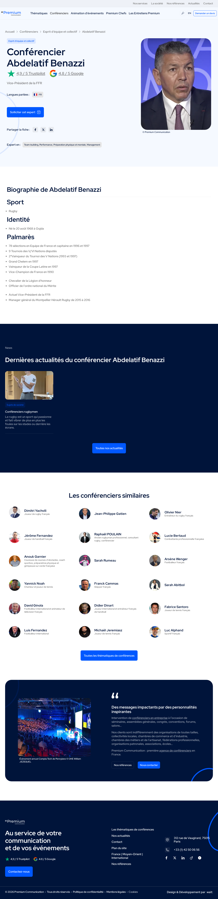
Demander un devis (205, 13)
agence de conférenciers (175, 750)
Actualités (193, 3)
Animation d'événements (87, 13)
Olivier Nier (173, 512)
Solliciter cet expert (22, 112)
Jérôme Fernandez (38, 536)
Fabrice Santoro (176, 607)
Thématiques (38, 13)
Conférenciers (59, 13)
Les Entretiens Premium (144, 13)
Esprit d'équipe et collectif (60, 31)
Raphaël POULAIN (107, 534)
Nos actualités (121, 836)
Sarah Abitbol (175, 585)
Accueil (10, 31)
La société (157, 3)
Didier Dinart (103, 605)
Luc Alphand (174, 630)
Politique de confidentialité (88, 892)
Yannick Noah (34, 583)
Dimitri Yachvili (35, 511)
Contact (208, 3)
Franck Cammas (106, 583)
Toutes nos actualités (109, 448)
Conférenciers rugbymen (21, 411)
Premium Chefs (116, 13)
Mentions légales (116, 892)
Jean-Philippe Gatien (110, 514)
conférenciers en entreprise (150, 718)
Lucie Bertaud (175, 536)
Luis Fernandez (35, 630)
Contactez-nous (19, 871)
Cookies (133, 892)
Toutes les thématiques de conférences (109, 655)
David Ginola (33, 605)
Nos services (140, 3)
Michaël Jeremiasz (108, 630)
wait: (210, 892)
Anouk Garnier (35, 557)
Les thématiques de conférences (133, 829)
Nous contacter (149, 765)
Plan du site (119, 848)
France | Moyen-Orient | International (127, 856)
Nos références (175, 3)
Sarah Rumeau (105, 560)
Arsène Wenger (176, 559)
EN (189, 13)
